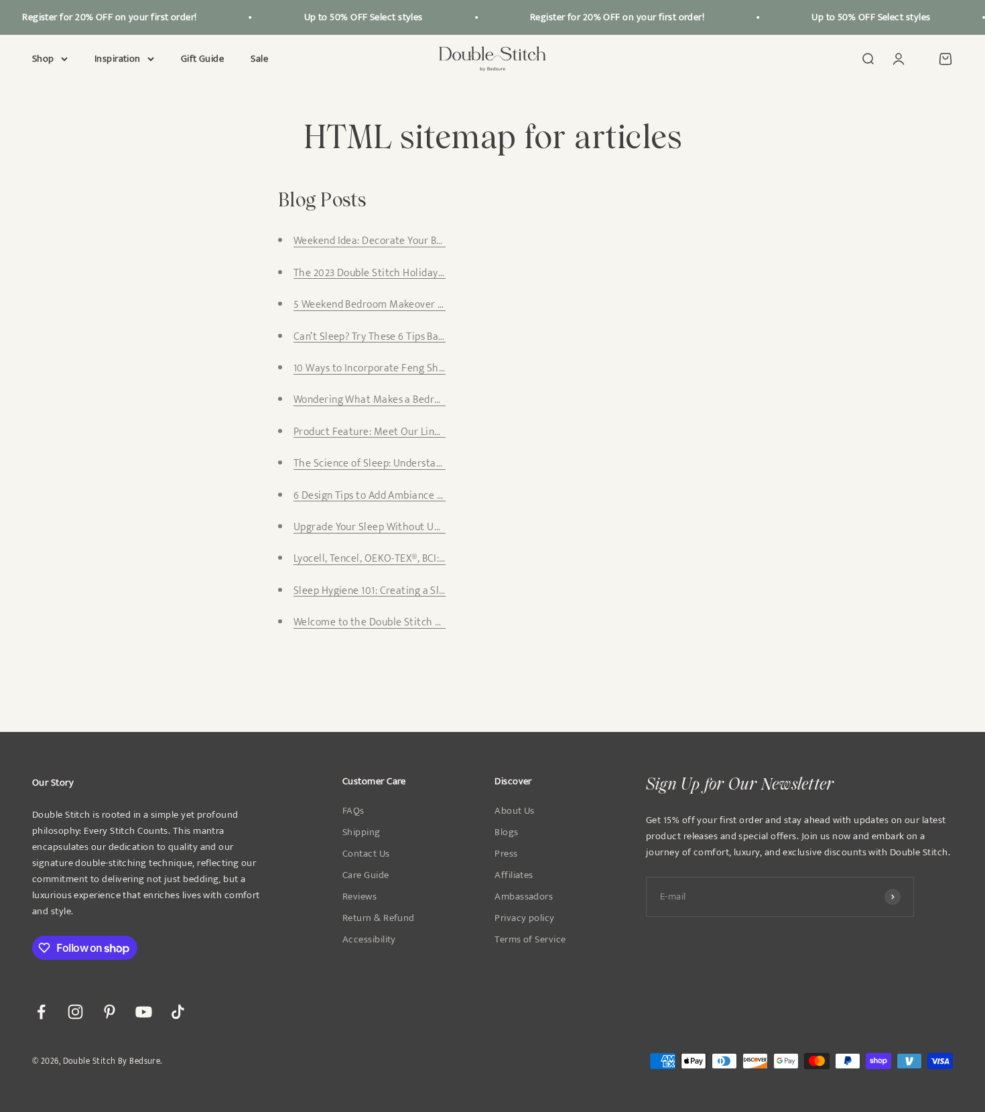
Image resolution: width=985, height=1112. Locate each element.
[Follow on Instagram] (75, 1012)
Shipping (361, 832)
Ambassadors (524, 897)
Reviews (359, 897)
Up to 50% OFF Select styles (356, 17)
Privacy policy (524, 918)
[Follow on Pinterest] (110, 1012)
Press (506, 854)
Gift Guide (202, 58)
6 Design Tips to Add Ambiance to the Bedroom (401, 496)
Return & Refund (378, 918)
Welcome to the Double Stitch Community (390, 622)
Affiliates (514, 875)
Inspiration (117, 59)
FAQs (353, 811)
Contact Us (366, 854)
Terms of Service (530, 939)
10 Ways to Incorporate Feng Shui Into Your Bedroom (414, 368)
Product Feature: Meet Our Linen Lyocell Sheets (403, 432)
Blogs (506, 832)
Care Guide (365, 875)
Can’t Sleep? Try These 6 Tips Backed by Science (402, 337)
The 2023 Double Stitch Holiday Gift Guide (390, 273)
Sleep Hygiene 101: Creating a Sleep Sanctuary (399, 591)
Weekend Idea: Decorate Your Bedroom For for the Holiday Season (445, 241)
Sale (259, 58)
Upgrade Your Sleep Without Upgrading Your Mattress (418, 527)
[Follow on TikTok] (178, 1012)
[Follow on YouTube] (144, 1012)
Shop (43, 59)
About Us (515, 811)
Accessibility (369, 939)
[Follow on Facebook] (41, 1012)
